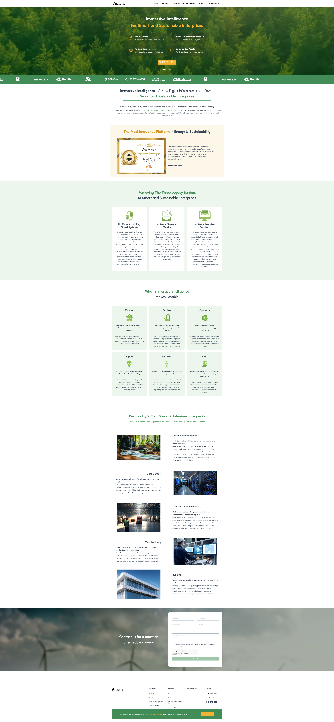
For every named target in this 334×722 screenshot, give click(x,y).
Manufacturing (154, 705)
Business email (177, 630)
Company (176, 624)
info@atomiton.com (212, 698)
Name (175, 618)
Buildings (152, 698)
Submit (195, 659)
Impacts (201, 3)
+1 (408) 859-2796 (211, 694)
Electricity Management (176, 694)
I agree (207, 714)
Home (156, 3)
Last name (201, 618)
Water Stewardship (174, 698)
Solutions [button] (165, 3)
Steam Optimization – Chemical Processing (175, 703)
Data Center (153, 694)
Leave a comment (179, 635)
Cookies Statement (156, 714)
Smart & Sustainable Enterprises (184, 3)
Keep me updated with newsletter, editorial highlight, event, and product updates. (194, 646)
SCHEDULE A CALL (167, 62)
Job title (200, 624)
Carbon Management (156, 702)
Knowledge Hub (213, 3)
